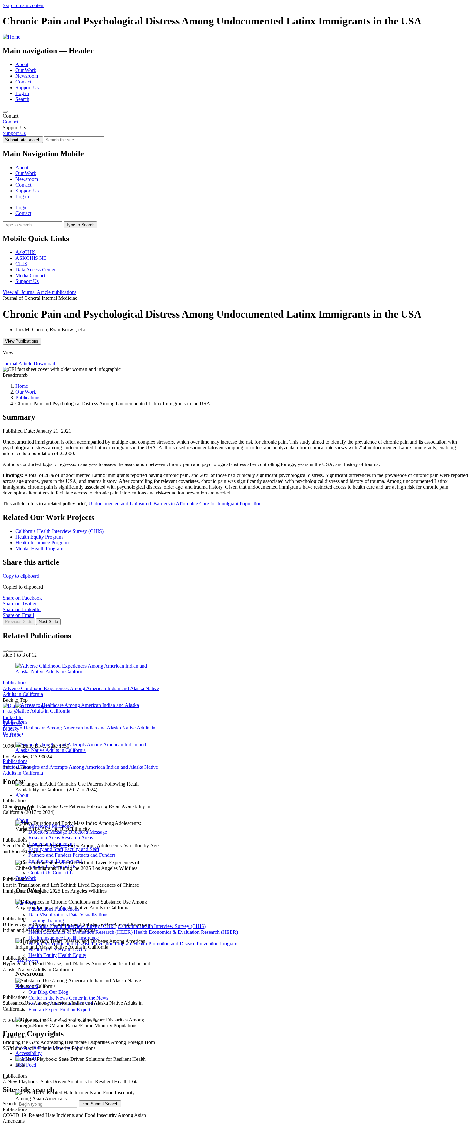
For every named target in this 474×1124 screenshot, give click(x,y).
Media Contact (30, 275)
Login (21, 207)
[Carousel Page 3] (15, 651)
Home (21, 386)
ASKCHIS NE (30, 258)
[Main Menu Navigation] (5, 112)
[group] (237, 629)
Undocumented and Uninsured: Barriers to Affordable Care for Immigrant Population (175, 503)
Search (22, 99)
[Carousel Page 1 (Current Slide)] (5, 651)
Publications (27, 397)
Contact (23, 81)
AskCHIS (25, 252)
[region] (237, 119)
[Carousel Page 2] (10, 651)
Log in (22, 93)
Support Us (27, 87)
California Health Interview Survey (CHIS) (59, 531)
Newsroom (26, 76)
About (21, 64)
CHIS (21, 264)
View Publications (21, 341)
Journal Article (39, 292)
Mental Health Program (39, 548)
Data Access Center (35, 269)
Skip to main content (23, 5)
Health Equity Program (39, 537)
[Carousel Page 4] (20, 651)
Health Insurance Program (42, 542)
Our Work (25, 70)
